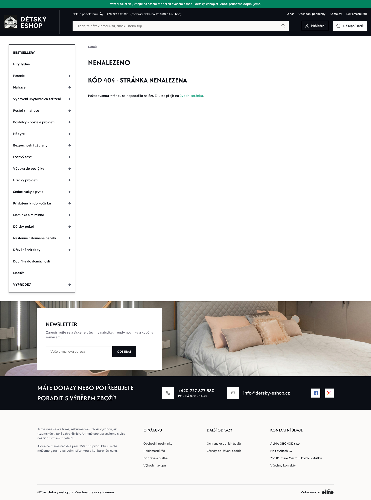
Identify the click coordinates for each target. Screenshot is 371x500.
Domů (92, 47)
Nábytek (20, 134)
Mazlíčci (19, 273)
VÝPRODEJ (22, 284)
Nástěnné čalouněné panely (34, 238)
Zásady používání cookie (224, 450)
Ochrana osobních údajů (224, 443)
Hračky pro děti (25, 180)
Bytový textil (23, 157)
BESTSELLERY (24, 52)
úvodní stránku (191, 96)
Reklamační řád (356, 13)
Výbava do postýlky (28, 168)
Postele (19, 76)
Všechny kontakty (283, 465)
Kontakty (336, 13)
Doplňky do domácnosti (31, 261)
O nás (290, 13)
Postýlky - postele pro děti (34, 122)
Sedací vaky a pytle (28, 192)
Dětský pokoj (23, 226)
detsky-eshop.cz (60, 492)
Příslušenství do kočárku (32, 203)
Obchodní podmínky (311, 13)
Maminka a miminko (28, 215)
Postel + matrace (26, 110)
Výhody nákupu (154, 465)
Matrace (19, 87)
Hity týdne (21, 64)
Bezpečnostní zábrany (30, 145)
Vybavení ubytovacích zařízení (37, 99)
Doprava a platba (155, 458)
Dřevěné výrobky (26, 250)
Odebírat (124, 351)
